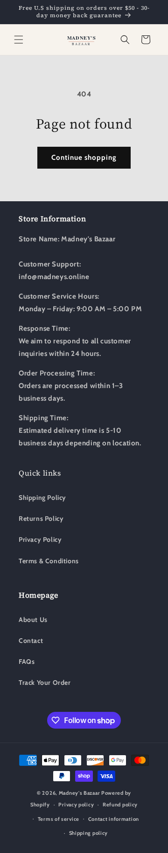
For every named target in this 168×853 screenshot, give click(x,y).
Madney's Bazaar (79, 793)
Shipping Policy (42, 497)
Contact (31, 640)
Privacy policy (76, 804)
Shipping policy (88, 833)
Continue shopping (84, 157)
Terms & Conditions (49, 561)
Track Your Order (45, 682)
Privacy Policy (40, 539)
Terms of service (58, 819)
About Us (33, 619)
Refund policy (120, 804)
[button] (18, 39)
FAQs (27, 661)
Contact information (113, 819)
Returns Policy (41, 518)
